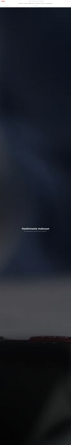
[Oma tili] (67, 1)
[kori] (69, 1)
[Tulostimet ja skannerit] (34, 3)
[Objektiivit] (27, 3)
